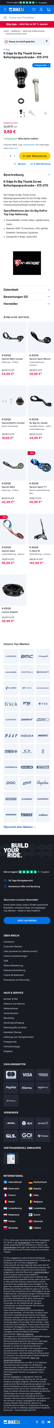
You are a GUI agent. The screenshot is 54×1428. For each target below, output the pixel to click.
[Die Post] (43, 1123)
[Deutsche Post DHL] (11, 1123)
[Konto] (41, 9)
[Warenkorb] (48, 9)
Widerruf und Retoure (14, 1003)
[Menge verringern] (6, 155)
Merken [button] (22, 164)
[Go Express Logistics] (27, 1136)
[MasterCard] (11, 1075)
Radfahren (15, 31)
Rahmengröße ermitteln (15, 1027)
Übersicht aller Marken (18, 827)
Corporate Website (13, 946)
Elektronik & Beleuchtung (33, 31)
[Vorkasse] (11, 1101)
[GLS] (11, 1136)
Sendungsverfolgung (14, 1022)
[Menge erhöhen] (14, 155)
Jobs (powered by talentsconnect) (21, 951)
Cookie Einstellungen (14, 975)
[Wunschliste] (34, 9)
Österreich (12, 148)
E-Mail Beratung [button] (42, 164)
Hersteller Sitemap (13, 1032)
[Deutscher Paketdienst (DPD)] (27, 1123)
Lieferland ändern (41, 1272)
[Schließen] (47, 41)
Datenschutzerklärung (14, 970)
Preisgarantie (10, 1041)
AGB (6, 960)
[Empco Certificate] (11, 1158)
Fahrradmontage (12, 1046)
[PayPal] (11, 1088)
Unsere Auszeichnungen (15, 956)
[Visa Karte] (27, 1075)
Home (6, 31)
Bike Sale (11, 24)
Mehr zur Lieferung (25, 1334)
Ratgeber (8, 1051)
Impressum (9, 941)
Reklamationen (11, 1008)
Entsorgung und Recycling (16, 979)
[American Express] (43, 1075)
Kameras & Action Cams (16, 34)
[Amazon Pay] (43, 1088)
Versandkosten (11, 1013)
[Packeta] (43, 1136)
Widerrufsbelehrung (13, 965)
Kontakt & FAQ (11, 999)
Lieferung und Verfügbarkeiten (19, 1037)
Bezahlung (9, 1018)
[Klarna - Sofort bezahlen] (27, 1088)
